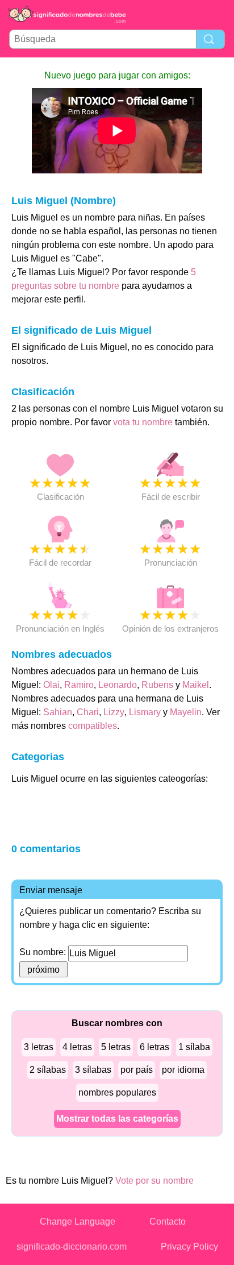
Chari (88, 712)
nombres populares (117, 1092)
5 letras (116, 1047)
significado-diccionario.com (71, 1246)
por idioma (183, 1070)
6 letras (154, 1047)
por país (136, 1070)
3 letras (38, 1047)
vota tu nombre (143, 422)
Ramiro (79, 685)
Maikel (195, 685)
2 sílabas (48, 1070)
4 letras (77, 1047)
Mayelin (186, 712)
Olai (51, 685)
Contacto (167, 1221)
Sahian (57, 712)
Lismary (145, 712)
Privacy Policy (189, 1246)
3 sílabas (93, 1070)
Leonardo (117, 685)
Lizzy (113, 712)
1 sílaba (194, 1047)
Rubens (157, 685)
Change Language (77, 1221)
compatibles (92, 726)
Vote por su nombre (154, 1180)
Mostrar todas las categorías (117, 1118)
